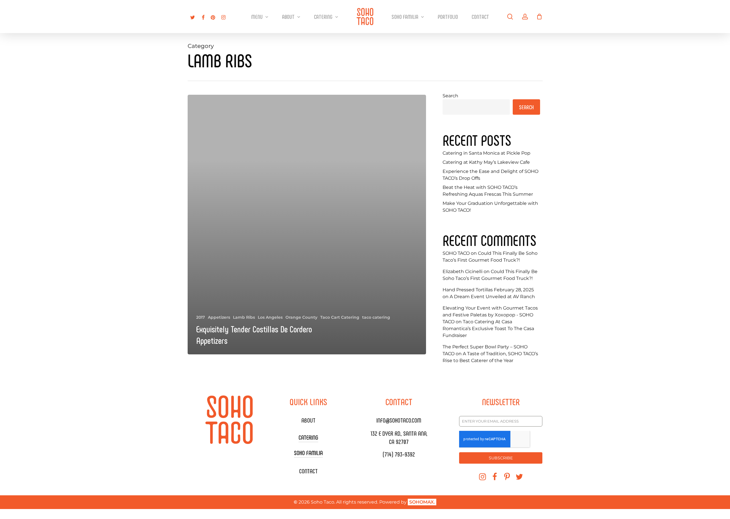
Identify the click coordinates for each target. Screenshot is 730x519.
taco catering (376, 317)
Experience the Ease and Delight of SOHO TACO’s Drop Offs (490, 175)
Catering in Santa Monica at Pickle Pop (486, 153)
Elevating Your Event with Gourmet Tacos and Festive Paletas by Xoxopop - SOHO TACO (490, 314)
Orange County (301, 317)
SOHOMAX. (422, 502)
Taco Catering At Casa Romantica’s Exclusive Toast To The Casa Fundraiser (488, 328)
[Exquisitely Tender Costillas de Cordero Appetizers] (307, 224)
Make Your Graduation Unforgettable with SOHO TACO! (490, 207)
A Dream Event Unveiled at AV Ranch (492, 296)
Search (450, 95)
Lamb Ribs (244, 317)
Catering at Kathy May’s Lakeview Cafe (486, 162)
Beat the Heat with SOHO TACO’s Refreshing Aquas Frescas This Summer (488, 191)
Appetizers (219, 317)
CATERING (308, 437)
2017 (200, 317)
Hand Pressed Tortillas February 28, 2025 (488, 289)
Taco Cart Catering (339, 317)
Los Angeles (270, 317)
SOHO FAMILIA (308, 452)
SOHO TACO (456, 253)
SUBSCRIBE (501, 458)
